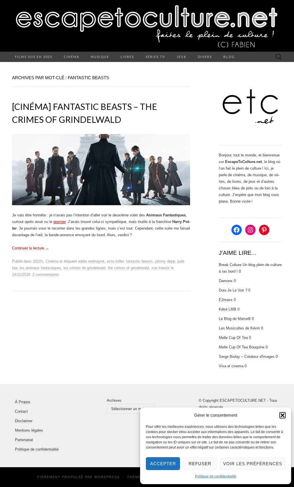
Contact (21, 411)
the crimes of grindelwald (128, 268)
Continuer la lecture (30, 248)
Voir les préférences (252, 463)
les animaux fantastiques (40, 268)
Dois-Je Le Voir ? (233, 290)
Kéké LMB (227, 309)
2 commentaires (45, 274)
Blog (229, 57)
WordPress (107, 477)
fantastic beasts (139, 261)
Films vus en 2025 (33, 57)
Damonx (226, 281)
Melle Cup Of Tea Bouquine (241, 347)
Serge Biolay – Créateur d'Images (246, 356)
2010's (38, 261)
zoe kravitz (160, 268)
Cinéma (71, 57)
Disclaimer (23, 421)
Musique (100, 57)
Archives (114, 400)
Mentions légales (29, 430)
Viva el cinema (231, 366)
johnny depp (165, 261)
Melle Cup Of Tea (233, 337)
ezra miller (115, 261)
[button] (282, 415)
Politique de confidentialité (215, 476)
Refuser (200, 463)
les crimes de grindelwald (84, 268)
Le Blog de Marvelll (235, 319)
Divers (205, 57)
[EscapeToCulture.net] (147, 26)
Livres (127, 57)
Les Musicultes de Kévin (239, 328)
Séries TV (155, 57)
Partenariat (24, 440)
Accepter (163, 463)
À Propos (22, 402)
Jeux (181, 57)
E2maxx (226, 300)
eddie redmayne (91, 261)
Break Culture (230, 265)
